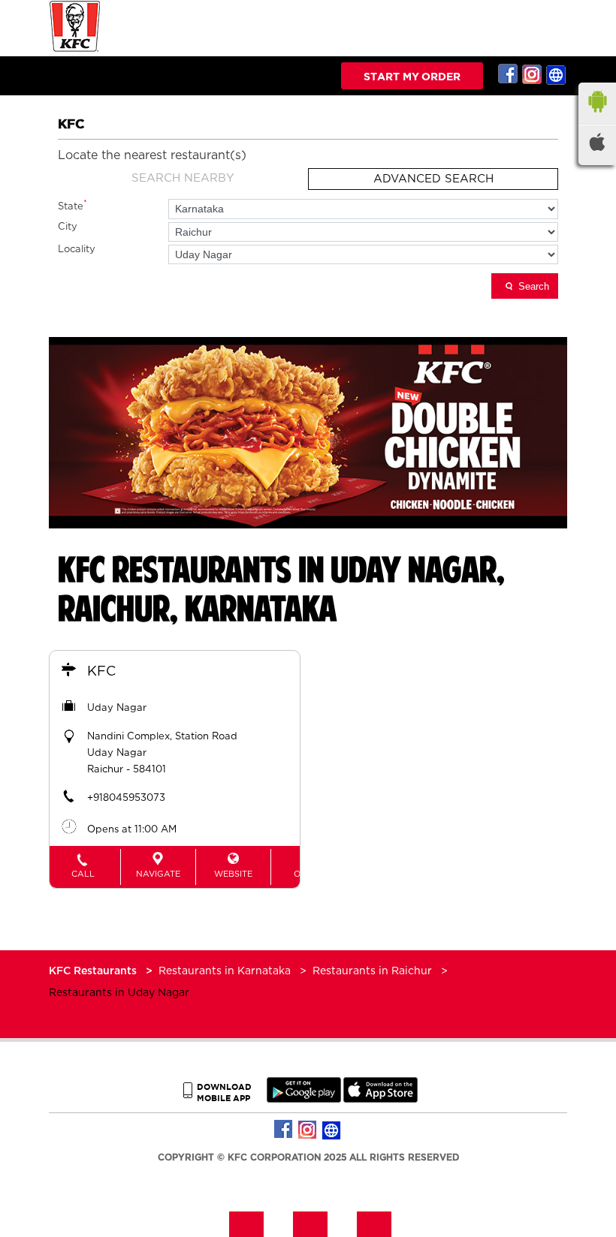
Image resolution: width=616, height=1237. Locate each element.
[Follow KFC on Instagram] (532, 74)
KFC (101, 672)
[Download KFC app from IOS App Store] (380, 1099)
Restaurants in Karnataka (225, 971)
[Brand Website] (556, 74)
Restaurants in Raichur (372, 971)
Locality (76, 249)
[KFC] (75, 50)
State (72, 205)
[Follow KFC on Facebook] (508, 74)
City (67, 227)
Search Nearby (182, 178)
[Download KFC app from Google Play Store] (304, 1099)
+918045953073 (126, 798)
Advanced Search (433, 179)
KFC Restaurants (94, 971)
